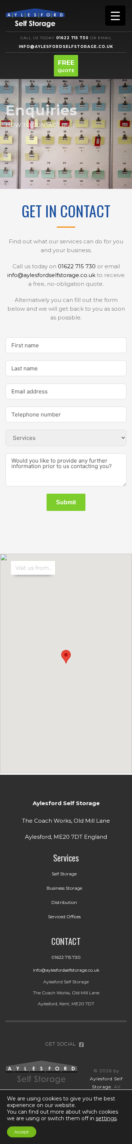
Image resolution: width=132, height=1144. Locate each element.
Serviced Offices (64, 916)
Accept (21, 1131)
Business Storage (64, 888)
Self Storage (64, 873)
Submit (66, 502)
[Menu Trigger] (115, 15)
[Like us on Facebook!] (81, 1043)
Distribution (64, 902)
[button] (66, 656)
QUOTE (66, 66)
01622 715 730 (77, 266)
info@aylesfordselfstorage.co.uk (51, 275)
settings (106, 1118)
